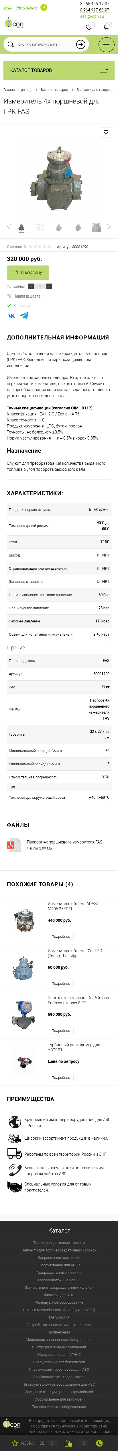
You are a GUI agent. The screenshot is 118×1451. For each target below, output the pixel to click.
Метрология (59, 1317)
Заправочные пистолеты (59, 1257)
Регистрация (26, 7)
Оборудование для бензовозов (59, 1362)
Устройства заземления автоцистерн (59, 1325)
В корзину (31, 272)
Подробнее (61, 936)
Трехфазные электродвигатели (59, 1377)
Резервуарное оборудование (59, 1302)
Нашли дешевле (27, 296)
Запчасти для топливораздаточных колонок (59, 1250)
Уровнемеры (59, 1332)
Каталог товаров (31, 70)
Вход (7, 7)
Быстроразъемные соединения (59, 1347)
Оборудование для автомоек (59, 1399)
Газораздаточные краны (59, 1280)
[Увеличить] (59, 178)
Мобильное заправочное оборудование (59, 1339)
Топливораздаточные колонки (59, 1243)
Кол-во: (19, 286)
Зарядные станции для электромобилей (59, 1392)
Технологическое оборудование (59, 1407)
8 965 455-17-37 (94, 3)
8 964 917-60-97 (94, 10)
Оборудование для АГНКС (59, 1354)
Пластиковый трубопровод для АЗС (59, 1369)
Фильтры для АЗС (59, 1295)
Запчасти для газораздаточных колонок (59, 1287)
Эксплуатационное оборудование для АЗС (59, 1384)
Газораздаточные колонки (59, 1272)
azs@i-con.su (92, 16)
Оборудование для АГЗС (59, 1265)
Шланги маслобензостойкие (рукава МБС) (59, 1310)
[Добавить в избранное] (106, 132)
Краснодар (43, 7)
